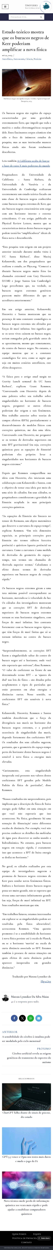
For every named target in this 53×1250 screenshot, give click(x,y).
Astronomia (18, 59)
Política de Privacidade (26, 1238)
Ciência (29, 59)
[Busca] (41, 17)
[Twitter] (22, 1018)
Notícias (37, 59)
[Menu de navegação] (5, 6)
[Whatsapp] (30, 1018)
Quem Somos (19, 1234)
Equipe (37, 1234)
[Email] (38, 1018)
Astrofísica (7, 59)
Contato (26, 1242)
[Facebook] (14, 1018)
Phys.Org (46, 981)
